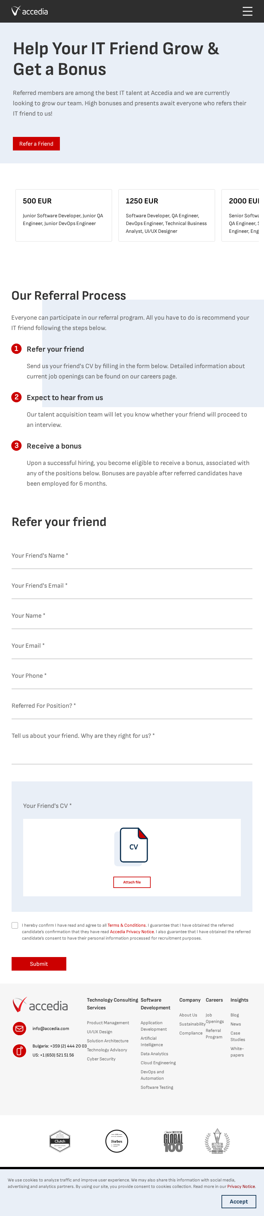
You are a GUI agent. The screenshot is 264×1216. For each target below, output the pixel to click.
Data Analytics (154, 1053)
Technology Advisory (107, 1050)
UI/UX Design (99, 1032)
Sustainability (192, 1024)
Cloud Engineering (158, 1063)
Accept (239, 1201)
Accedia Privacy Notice (132, 931)
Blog (235, 1015)
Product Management (108, 1022)
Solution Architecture (107, 1041)
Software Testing (157, 1087)
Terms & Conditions (127, 925)
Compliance (191, 1033)
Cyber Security (101, 1059)
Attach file (132, 882)
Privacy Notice (241, 1186)
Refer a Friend (36, 143)
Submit (39, 964)
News (236, 1024)
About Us (188, 1015)
